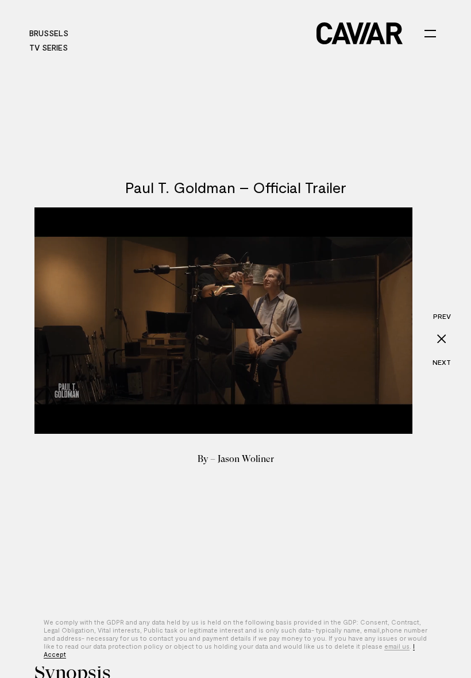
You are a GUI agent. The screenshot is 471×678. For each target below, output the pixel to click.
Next (442, 362)
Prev (442, 316)
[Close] (441, 339)
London (194, 33)
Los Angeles (107, 33)
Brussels (48, 33)
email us (397, 646)
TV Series (48, 47)
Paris (155, 33)
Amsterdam (246, 33)
